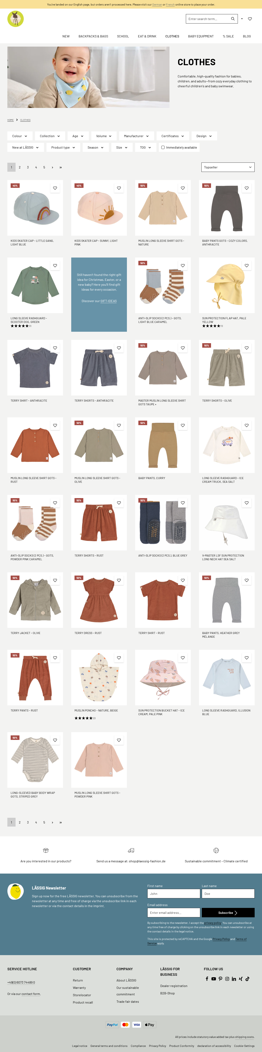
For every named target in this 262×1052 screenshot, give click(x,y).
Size (119, 147)
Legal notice (79, 1046)
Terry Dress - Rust (88, 633)
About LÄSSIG (126, 980)
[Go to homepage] (15, 19)
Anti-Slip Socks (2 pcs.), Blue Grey (162, 555)
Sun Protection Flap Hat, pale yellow (224, 320)
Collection (47, 136)
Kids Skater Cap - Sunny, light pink (96, 242)
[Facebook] (207, 980)
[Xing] (241, 980)
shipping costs (244, 1037)
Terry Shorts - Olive (217, 400)
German (157, 4)
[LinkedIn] (234, 980)
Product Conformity (181, 1046)
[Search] (233, 19)
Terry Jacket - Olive (25, 633)
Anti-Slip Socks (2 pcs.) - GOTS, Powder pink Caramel (32, 557)
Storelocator (82, 995)
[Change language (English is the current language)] (241, 19)
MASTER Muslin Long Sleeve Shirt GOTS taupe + (162, 402)
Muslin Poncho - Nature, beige (96, 710)
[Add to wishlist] (55, 188)
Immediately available (181, 147)
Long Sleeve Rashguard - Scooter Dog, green (29, 320)
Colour (17, 136)
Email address (157, 905)
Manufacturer (133, 136)
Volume (101, 136)
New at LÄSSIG (22, 147)
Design (201, 136)
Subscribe (226, 912)
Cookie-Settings (244, 1046)
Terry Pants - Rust (24, 710)
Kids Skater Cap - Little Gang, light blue (32, 242)
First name (155, 886)
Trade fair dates (127, 1001)
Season (93, 147)
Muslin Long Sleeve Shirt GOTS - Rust (33, 479)
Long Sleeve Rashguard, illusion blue (226, 712)
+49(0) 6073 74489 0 (21, 982)
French (170, 4)
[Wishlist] (250, 19)
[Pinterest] (220, 980)
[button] (35, 326)
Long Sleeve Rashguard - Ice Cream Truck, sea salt (223, 479)
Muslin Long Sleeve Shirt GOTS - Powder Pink (97, 794)
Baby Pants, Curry (151, 478)
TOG (143, 147)
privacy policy (212, 922)
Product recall (83, 1002)
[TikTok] (247, 980)
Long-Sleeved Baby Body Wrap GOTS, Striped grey (33, 794)
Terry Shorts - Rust (89, 555)
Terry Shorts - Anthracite (94, 400)
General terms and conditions (109, 1046)
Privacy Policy (221, 939)
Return (78, 980)
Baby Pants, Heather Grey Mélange (221, 634)
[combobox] (207, 19)
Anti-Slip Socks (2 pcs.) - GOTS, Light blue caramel (160, 320)
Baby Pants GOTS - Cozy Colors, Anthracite (225, 242)
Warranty (79, 987)
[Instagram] (227, 980)
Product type (60, 147)
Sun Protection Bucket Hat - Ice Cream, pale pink (161, 712)
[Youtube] (214, 980)
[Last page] (60, 167)
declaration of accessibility (214, 1046)
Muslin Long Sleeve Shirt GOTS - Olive (97, 479)
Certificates (170, 136)
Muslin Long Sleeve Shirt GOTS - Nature (161, 242)
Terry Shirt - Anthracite (29, 400)
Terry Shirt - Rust (151, 633)
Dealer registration (173, 986)
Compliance (138, 1046)
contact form (30, 994)
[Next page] (52, 167)
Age (75, 136)
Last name (209, 886)
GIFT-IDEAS (109, 301)
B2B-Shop (167, 993)
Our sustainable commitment (127, 991)
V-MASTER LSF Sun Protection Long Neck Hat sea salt (223, 557)
